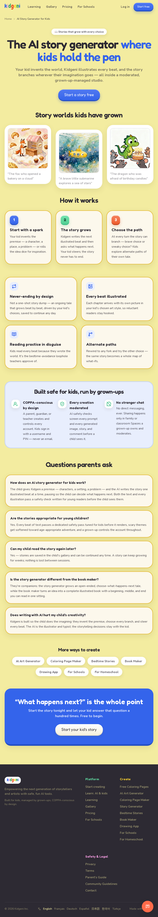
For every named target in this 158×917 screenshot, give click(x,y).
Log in (125, 7)
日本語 (96, 909)
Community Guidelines (101, 884)
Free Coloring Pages (134, 787)
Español (84, 909)
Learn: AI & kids (96, 793)
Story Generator (131, 806)
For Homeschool (106, 672)
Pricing (67, 7)
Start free (143, 6)
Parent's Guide (95, 877)
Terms (89, 871)
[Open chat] (147, 906)
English (47, 909)
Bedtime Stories (103, 661)
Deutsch (72, 909)
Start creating (95, 787)
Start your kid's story (79, 729)
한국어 (106, 909)
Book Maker (133, 661)
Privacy (90, 864)
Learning (34, 7)
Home (8, 19)
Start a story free (79, 94)
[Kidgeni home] (12, 6)
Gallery (51, 7)
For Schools (86, 7)
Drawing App (49, 672)
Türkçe (116, 909)
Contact (90, 890)
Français (59, 909)
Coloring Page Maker (65, 661)
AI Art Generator (28, 661)
